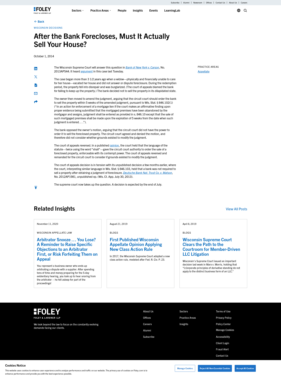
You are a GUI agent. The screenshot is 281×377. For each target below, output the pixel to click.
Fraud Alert (222, 349)
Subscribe (175, 3)
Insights (138, 10)
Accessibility (223, 336)
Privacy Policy (223, 317)
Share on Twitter (36, 77)
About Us (233, 3)
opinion (114, 145)
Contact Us (220, 3)
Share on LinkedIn (36, 68)
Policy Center (223, 324)
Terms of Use (223, 311)
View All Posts (236, 208)
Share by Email (36, 93)
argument (87, 71)
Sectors (76, 10)
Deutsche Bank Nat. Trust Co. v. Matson (147, 173)
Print (36, 85)
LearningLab (172, 10)
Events (153, 10)
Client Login (222, 343)
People (122, 10)
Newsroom (197, 3)
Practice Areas (99, 10)
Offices (209, 3)
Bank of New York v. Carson (142, 67)
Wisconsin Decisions (48, 27)
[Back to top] (36, 188)
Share (36, 102)
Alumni (186, 3)
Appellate (203, 71)
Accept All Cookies (245, 368)
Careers (244, 3)
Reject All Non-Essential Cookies (215, 368)
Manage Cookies (185, 368)
